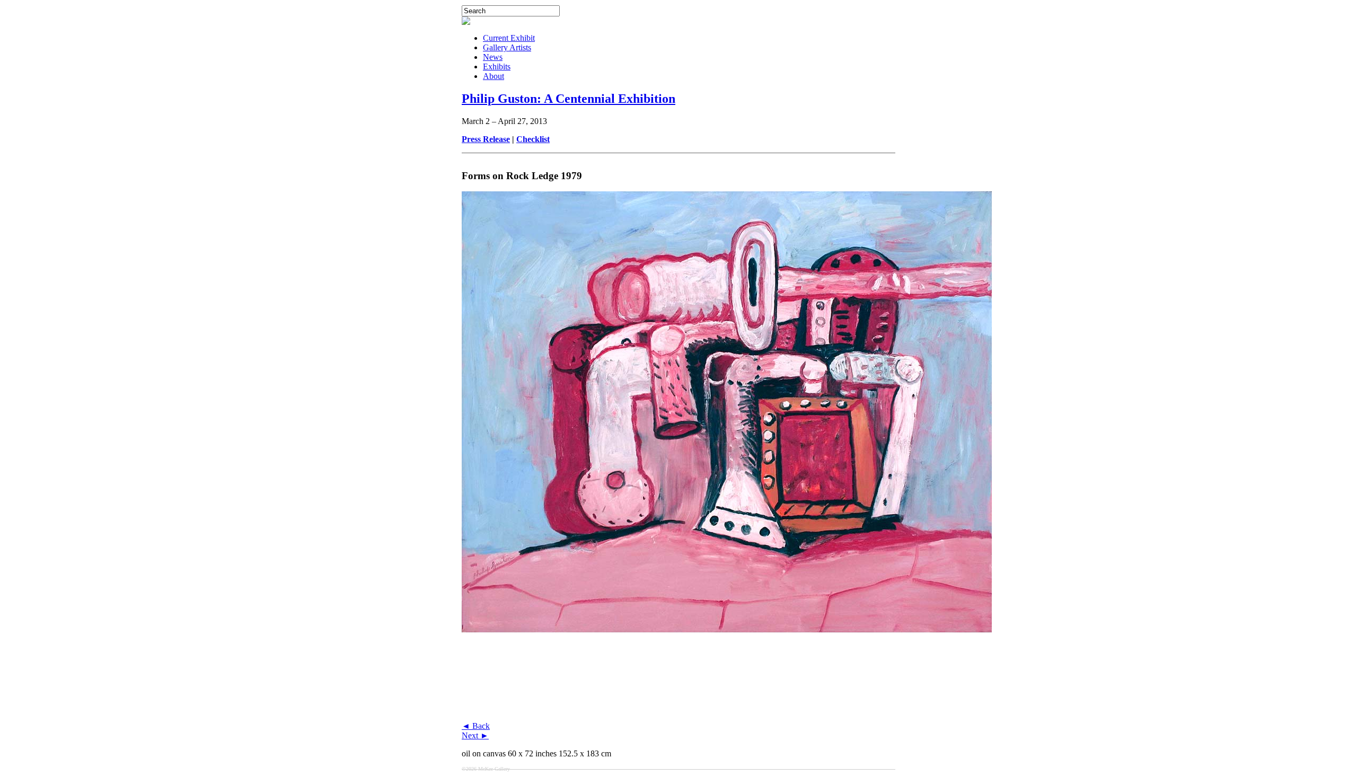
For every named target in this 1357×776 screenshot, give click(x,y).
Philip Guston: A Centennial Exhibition (568, 98)
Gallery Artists (507, 47)
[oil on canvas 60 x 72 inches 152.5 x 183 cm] (727, 718)
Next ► (475, 735)
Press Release (486, 139)
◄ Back (476, 725)
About (493, 76)
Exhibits (496, 66)
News (493, 56)
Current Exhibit (509, 37)
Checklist (533, 139)
